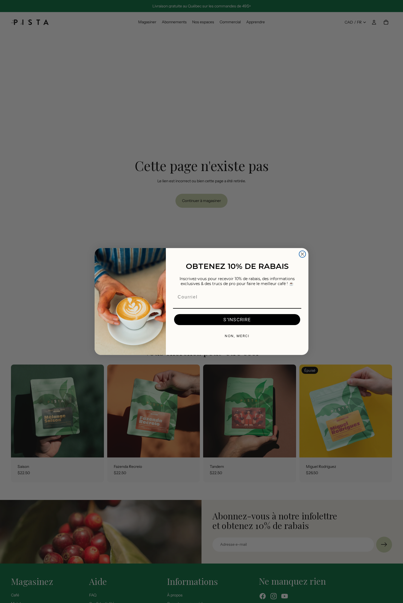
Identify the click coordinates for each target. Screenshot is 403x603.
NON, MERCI (237, 336)
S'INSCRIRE (237, 319)
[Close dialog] (302, 254)
